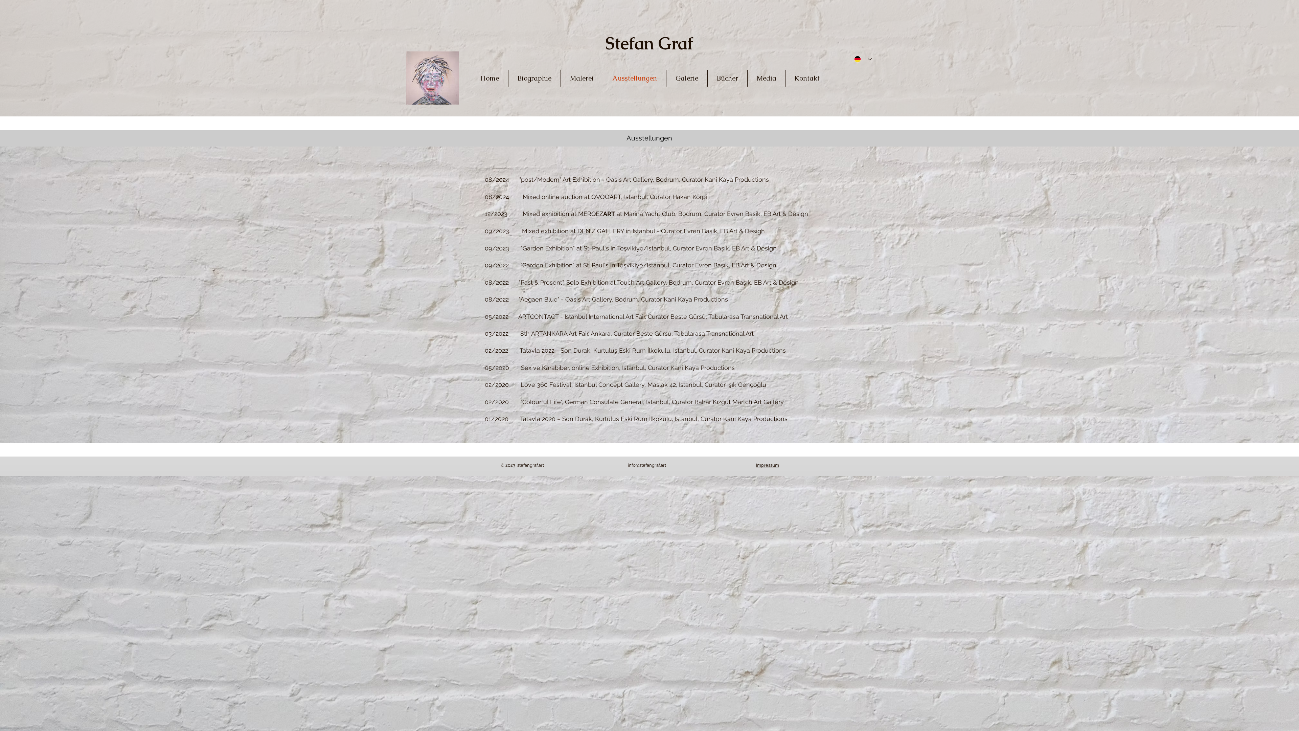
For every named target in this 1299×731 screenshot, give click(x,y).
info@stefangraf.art (647, 465)
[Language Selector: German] (860, 59)
